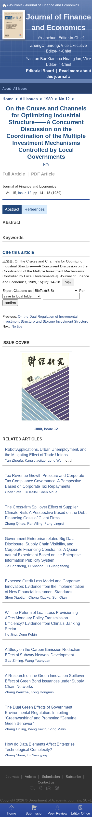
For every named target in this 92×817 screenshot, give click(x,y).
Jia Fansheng (15, 566)
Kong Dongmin (42, 692)
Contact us (46, 782)
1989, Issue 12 (46, 429)
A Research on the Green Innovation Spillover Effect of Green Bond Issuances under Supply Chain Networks (44, 681)
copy (68, 282)
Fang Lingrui (54, 523)
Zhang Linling (15, 729)
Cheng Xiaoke (39, 597)
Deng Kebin (28, 634)
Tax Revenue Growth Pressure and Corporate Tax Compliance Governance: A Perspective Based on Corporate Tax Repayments (44, 480)
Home (7, 99)
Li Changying (37, 755)
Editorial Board (40, 71)
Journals (15, 5)
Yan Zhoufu (14, 460)
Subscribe (73, 777)
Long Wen (56, 460)
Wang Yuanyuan (37, 660)
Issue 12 (24, 193)
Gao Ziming (14, 660)
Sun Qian (59, 597)
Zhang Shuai (15, 755)
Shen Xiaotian (15, 597)
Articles (30, 777)
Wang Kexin (37, 729)
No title (17, 326)
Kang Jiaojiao (35, 460)
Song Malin (57, 729)
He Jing (11, 634)
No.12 (64, 99)
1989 (48, 99)
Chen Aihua (48, 492)
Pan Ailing (34, 523)
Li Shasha (35, 566)
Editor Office (80, 813)
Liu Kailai (31, 492)
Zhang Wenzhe (17, 692)
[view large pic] (46, 388)
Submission (51, 777)
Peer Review (57, 813)
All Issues (20, 88)
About (6, 88)
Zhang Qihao (15, 523)
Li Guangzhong (57, 566)
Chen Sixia (13, 492)
